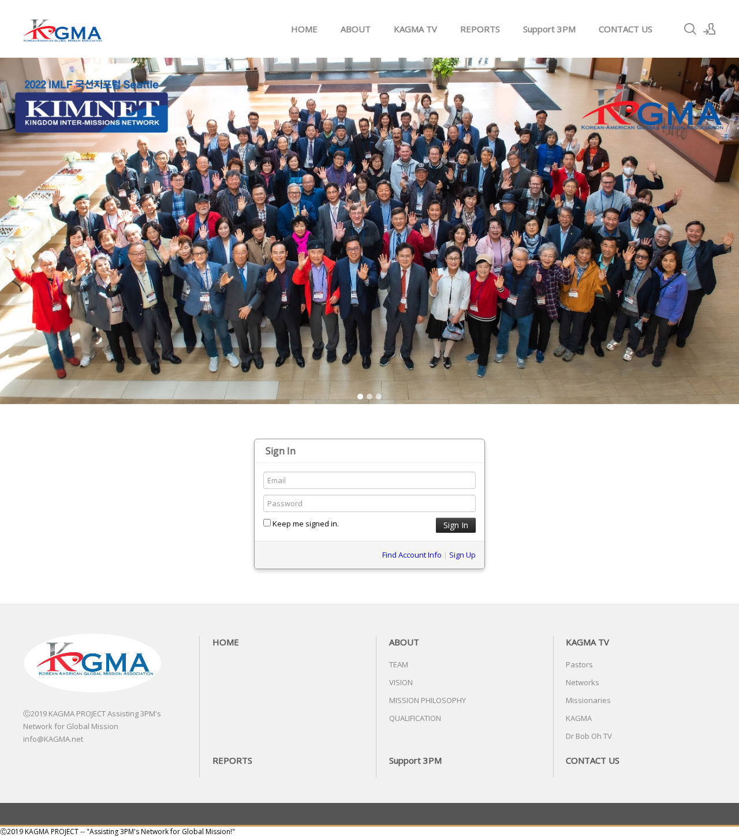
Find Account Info (412, 555)
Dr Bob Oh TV (589, 736)
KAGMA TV (415, 29)
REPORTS (480, 29)
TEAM (398, 664)
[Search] (690, 29)
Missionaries (588, 700)
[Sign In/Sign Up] (709, 29)
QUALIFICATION (415, 718)
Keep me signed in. (305, 523)
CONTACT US (625, 29)
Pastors (579, 664)
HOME (304, 29)
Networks (582, 682)
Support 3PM (549, 29)
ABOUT (356, 29)
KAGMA (579, 718)
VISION (401, 682)
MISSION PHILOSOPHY (427, 700)
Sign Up (462, 555)
